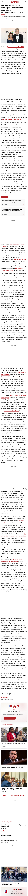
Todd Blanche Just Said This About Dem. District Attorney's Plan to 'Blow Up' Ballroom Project (13, 766)
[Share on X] (2, 694)
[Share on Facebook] (8, 694)
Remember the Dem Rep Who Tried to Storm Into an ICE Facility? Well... (13, 744)
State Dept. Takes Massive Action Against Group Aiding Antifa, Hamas (13, 883)
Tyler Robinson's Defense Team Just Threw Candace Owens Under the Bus (12, 789)
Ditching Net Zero (6, 835)
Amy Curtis (4, 791)
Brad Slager (4, 12)
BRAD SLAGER (4, 699)
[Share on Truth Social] (5, 694)
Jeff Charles (4, 769)
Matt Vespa (4, 746)
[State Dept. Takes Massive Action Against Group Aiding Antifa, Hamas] (14, 874)
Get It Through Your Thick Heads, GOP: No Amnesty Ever (13, 826)
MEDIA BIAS (10, 699)
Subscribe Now (20, 718)
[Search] (25, 1)
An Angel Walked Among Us (9, 841)
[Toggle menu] (2, 2)
